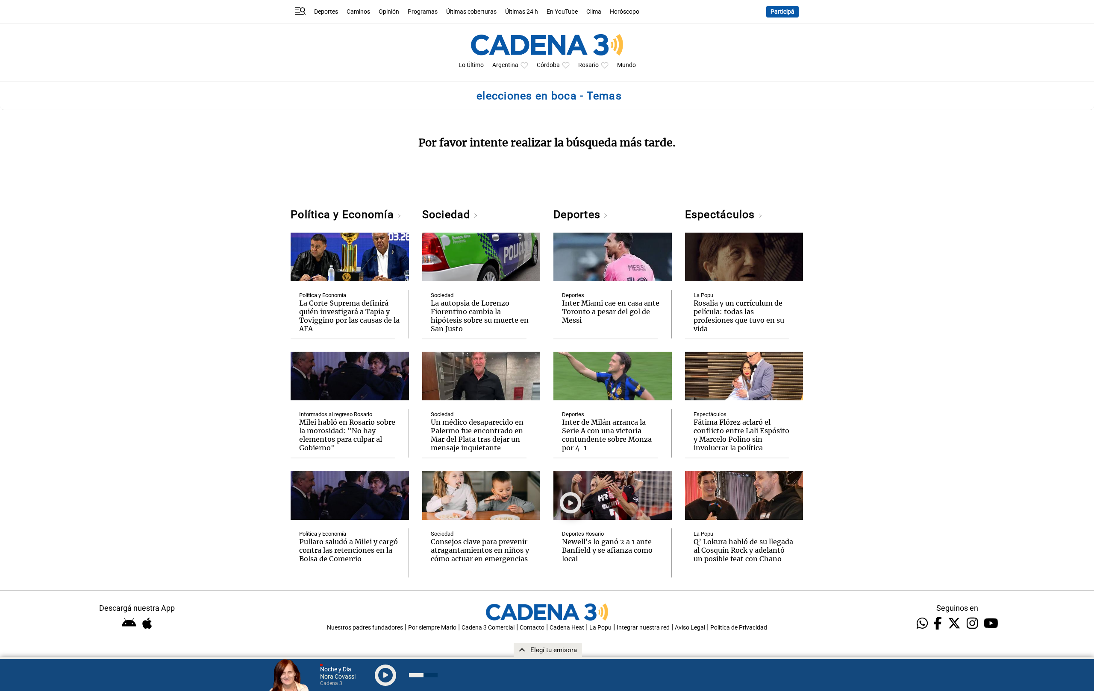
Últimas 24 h (521, 11)
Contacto (532, 627)
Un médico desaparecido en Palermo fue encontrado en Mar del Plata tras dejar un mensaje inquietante (477, 435)
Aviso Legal (690, 627)
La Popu (703, 295)
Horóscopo (624, 11)
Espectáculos (721, 214)
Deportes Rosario (583, 534)
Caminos (358, 11)
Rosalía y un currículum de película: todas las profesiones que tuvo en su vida (739, 316)
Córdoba (548, 65)
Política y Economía (344, 214)
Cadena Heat (567, 627)
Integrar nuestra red (643, 627)
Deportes (326, 11)
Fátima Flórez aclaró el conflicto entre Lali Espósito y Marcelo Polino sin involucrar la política (741, 435)
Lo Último (471, 65)
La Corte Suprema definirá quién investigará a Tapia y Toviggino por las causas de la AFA (349, 316)
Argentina (505, 65)
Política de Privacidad (738, 627)
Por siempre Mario (432, 627)
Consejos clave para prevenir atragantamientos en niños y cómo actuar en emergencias (480, 550)
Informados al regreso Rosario (335, 414)
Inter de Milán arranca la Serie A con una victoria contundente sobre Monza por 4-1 (607, 435)
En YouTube (562, 11)
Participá (782, 11)
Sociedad (447, 214)
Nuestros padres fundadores (365, 627)
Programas (423, 11)
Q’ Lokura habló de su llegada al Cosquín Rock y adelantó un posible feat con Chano (743, 550)
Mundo (626, 65)
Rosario (588, 65)
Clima (593, 11)
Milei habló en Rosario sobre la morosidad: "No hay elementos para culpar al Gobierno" (347, 435)
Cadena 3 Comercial (488, 627)
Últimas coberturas (471, 11)
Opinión (389, 11)
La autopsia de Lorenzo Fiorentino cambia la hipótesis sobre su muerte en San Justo (480, 316)
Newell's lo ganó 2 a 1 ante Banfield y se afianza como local (607, 550)
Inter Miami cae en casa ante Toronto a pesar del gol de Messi (610, 311)
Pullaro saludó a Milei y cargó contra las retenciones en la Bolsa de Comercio (348, 550)
